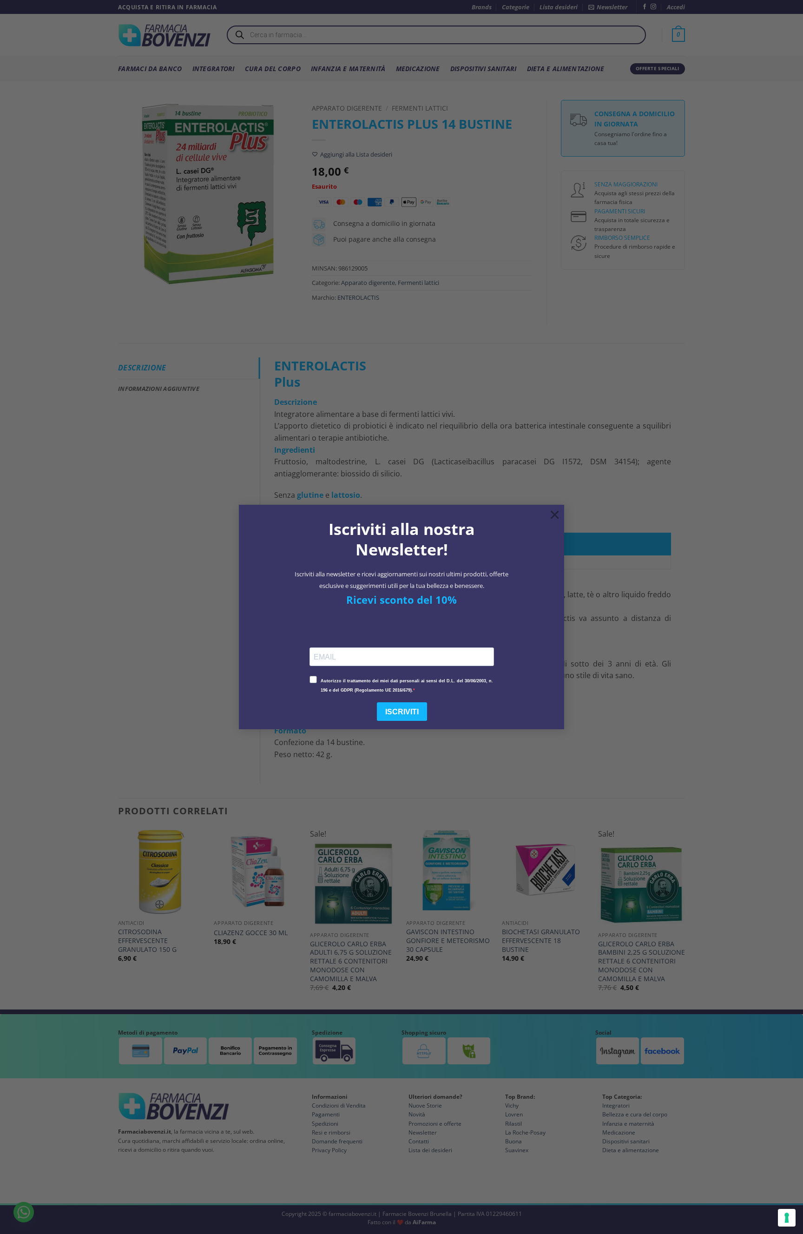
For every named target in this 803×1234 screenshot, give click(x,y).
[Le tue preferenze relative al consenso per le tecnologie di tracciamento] (787, 1218)
